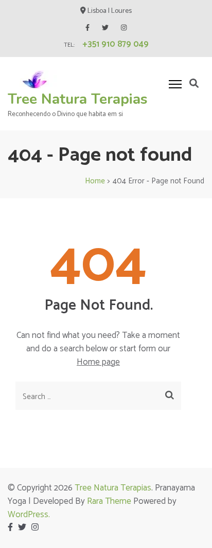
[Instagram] (124, 28)
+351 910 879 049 (115, 44)
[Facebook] (87, 28)
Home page (98, 362)
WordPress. (29, 514)
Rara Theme (109, 501)
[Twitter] (105, 28)
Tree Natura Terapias (78, 99)
